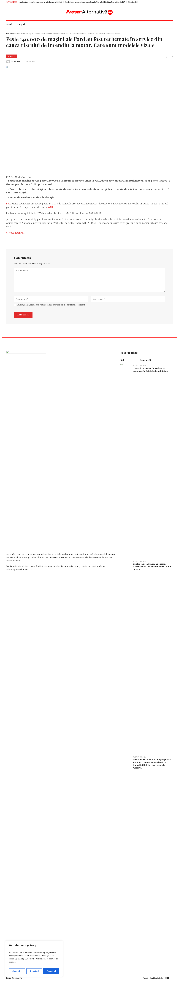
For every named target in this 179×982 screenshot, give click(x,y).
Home (9, 33)
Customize (17, 971)
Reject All (34, 971)
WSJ (50, 207)
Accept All (51, 971)
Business (11, 56)
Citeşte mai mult (15, 232)
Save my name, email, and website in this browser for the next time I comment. (51, 305)
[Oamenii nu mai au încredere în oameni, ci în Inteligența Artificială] (125, 460)
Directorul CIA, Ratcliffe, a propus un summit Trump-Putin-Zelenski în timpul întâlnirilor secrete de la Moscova (152, 763)
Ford (9, 203)
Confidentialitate (156, 978)
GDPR (167, 978)
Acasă (145, 978)
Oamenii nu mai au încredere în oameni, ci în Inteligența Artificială (150, 369)
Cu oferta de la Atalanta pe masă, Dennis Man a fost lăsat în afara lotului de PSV (80, 2)
